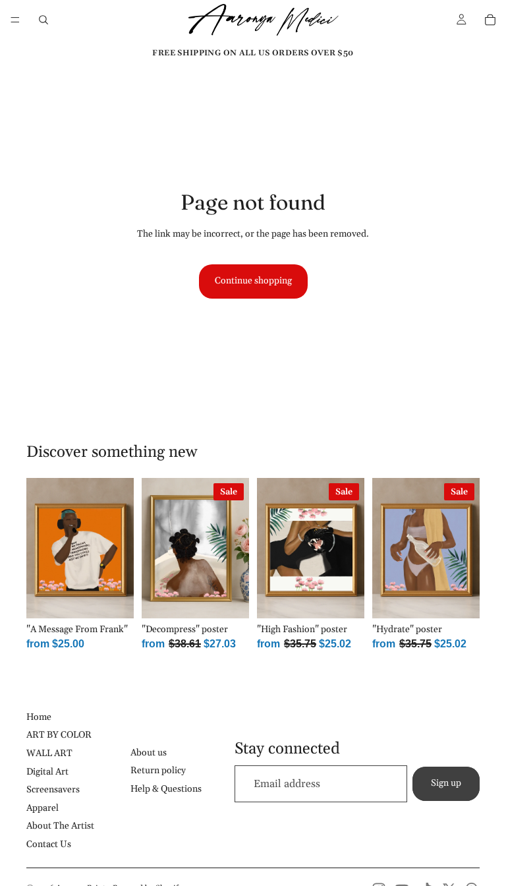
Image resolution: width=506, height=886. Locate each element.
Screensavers (53, 790)
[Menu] (15, 20)
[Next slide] (119, 547)
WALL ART (49, 753)
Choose (124, 597)
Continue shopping (253, 281)
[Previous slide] (40, 547)
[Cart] (490, 19)
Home (38, 717)
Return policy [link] (158, 771)
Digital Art (47, 772)
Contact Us (48, 844)
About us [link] (148, 753)
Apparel (42, 808)
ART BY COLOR (59, 735)
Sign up (446, 783)
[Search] (43, 19)
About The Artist (60, 826)
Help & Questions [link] (166, 789)
